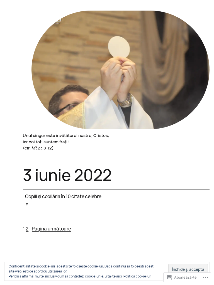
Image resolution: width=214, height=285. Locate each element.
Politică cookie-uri (137, 276)
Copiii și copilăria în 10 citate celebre (63, 196)
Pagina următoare (51, 228)
